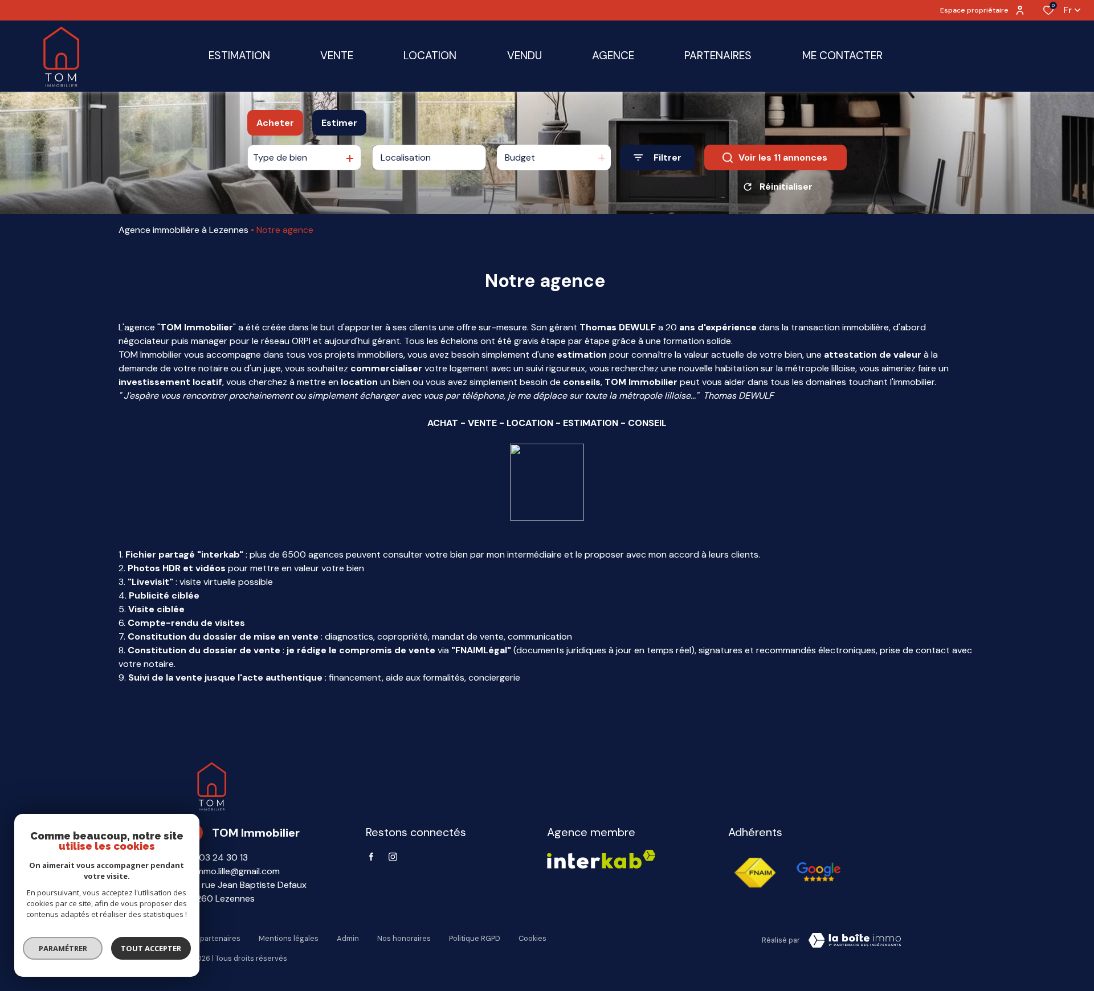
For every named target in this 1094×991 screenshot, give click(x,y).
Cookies (532, 938)
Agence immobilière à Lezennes (183, 230)
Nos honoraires (404, 938)
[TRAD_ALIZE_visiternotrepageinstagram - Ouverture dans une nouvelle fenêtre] (393, 857)
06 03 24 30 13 (216, 857)
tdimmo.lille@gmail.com (232, 871)
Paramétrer (63, 948)
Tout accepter (151, 948)
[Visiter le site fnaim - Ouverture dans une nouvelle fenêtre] (755, 872)
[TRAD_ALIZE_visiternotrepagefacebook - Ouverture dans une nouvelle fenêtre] (371, 857)
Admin (348, 938)
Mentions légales (289, 938)
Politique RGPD (474, 938)
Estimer (339, 123)
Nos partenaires (212, 938)
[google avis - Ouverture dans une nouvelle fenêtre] (818, 872)
